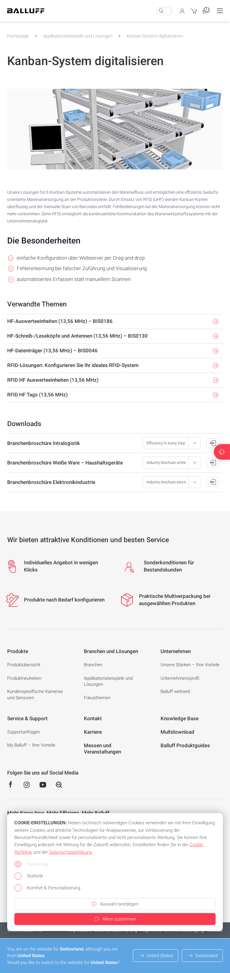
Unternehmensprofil (180, 678)
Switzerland (206, 955)
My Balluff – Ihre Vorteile (31, 745)
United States (159, 955)
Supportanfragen (23, 732)
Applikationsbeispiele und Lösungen (77, 36)
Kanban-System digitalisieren (155, 36)
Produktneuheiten (24, 678)
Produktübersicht (23, 664)
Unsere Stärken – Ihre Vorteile (190, 664)
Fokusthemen (97, 697)
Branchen (93, 664)
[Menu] (220, 11)
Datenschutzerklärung (70, 852)
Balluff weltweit (175, 691)
